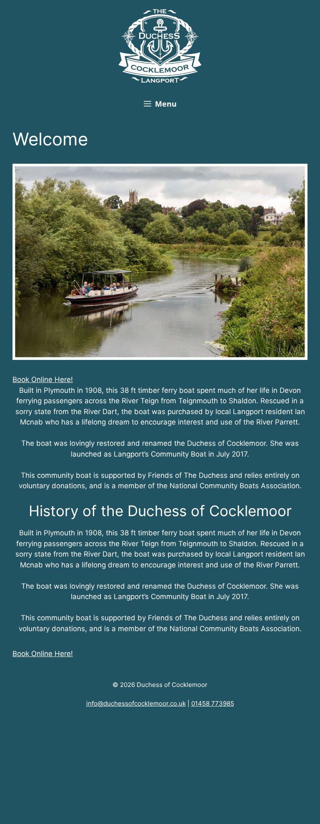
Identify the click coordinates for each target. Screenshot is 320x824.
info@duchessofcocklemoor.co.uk (136, 703)
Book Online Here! (42, 379)
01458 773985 (212, 703)
